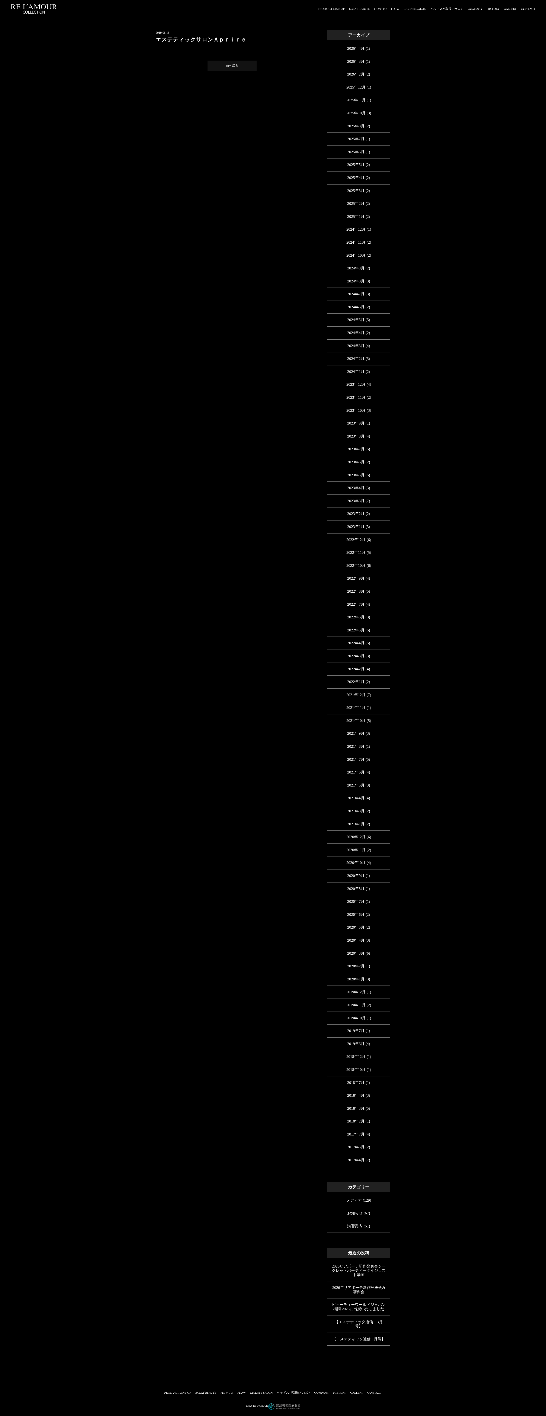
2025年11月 (356, 100)
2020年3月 (355, 953)
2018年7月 (355, 1082)
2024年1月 (355, 371)
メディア (354, 1200)
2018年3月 (355, 1108)
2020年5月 (355, 927)
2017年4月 (355, 1160)
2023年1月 (355, 527)
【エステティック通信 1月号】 (358, 1339)
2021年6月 (355, 772)
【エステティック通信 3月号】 (359, 1324)
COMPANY (475, 9)
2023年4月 (355, 488)
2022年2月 (355, 669)
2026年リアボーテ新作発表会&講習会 (358, 1289)
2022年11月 (356, 552)
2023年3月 (355, 501)
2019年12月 (356, 992)
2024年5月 (355, 320)
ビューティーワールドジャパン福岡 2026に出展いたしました (359, 1307)
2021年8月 (355, 746)
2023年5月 (355, 475)
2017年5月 (355, 1147)
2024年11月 (356, 242)
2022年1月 (355, 682)
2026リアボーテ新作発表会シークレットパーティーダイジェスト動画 (359, 1270)
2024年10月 (356, 255)
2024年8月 (355, 281)
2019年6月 (355, 1044)
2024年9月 (355, 268)
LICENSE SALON (415, 9)
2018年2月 (355, 1121)
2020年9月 (355, 876)
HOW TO (380, 9)
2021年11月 (356, 707)
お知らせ (355, 1213)
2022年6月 (355, 617)
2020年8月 (355, 889)
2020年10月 (356, 863)
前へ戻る (232, 65)
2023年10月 (356, 410)
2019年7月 (355, 1031)
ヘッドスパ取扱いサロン (447, 9)
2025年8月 (355, 126)
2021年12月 (356, 695)
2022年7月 (355, 604)
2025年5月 (355, 165)
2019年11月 (356, 1005)
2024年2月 (355, 358)
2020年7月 (355, 901)
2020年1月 (355, 979)
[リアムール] (34, 9)
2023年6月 (355, 462)
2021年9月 (355, 733)
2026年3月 (355, 61)
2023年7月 (355, 449)
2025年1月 (355, 216)
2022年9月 (355, 578)
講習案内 (355, 1226)
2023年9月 (355, 423)
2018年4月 (355, 1095)
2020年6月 (355, 914)
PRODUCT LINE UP (331, 9)
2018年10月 (356, 1069)
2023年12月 (356, 384)
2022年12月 (356, 540)
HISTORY (493, 9)
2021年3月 (355, 811)
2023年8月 (355, 436)
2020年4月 (355, 940)
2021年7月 (355, 759)
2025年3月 (355, 191)
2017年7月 (355, 1134)
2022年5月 (355, 630)
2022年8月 (355, 591)
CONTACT (528, 9)
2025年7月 (355, 139)
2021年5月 (355, 785)
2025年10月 (356, 113)
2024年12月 (356, 229)
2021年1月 (355, 824)
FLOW (395, 9)
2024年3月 (355, 346)
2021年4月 (355, 798)
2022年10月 (356, 565)
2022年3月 (355, 656)
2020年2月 (355, 966)
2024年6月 (355, 307)
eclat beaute (359, 9)
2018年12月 (356, 1056)
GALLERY (510, 9)
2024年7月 (355, 294)
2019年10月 (356, 1018)
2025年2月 (355, 203)
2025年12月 (356, 87)
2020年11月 (356, 850)
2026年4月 (355, 48)
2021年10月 (356, 720)
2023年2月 (355, 514)
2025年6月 (355, 152)
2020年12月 (356, 837)
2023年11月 (356, 397)
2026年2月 (355, 74)
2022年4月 (355, 643)
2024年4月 (355, 333)
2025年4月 (355, 178)
